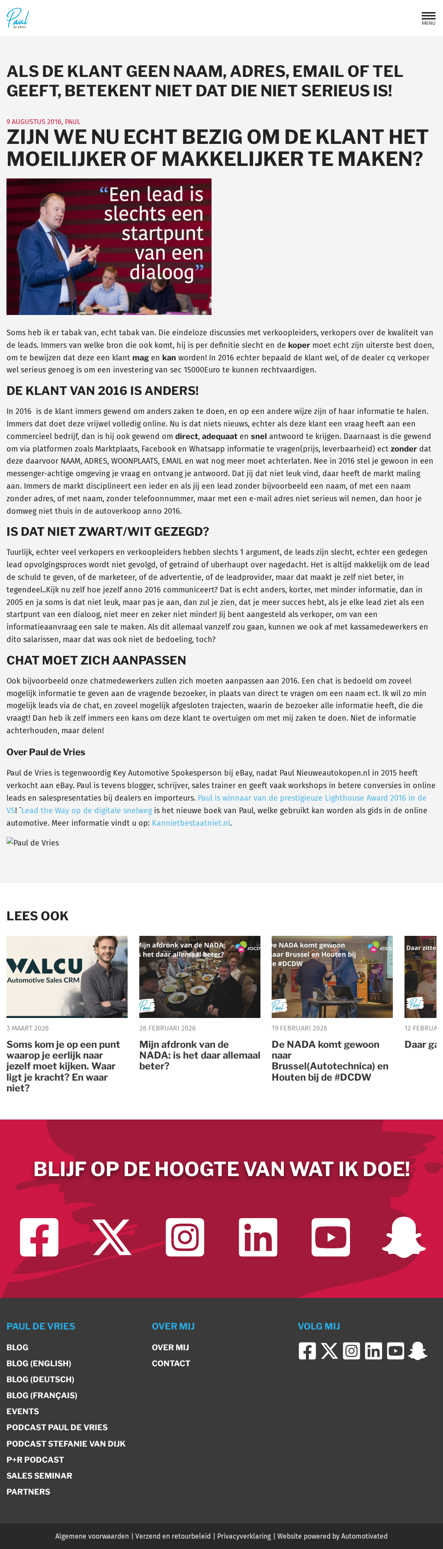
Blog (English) (38, 1363)
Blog (17, 1347)
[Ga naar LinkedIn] (258, 1237)
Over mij (170, 1347)
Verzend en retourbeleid (173, 1536)
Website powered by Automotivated (332, 1536)
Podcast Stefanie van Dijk (65, 1443)
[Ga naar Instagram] (185, 1237)
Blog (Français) (41, 1395)
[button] (429, 18)
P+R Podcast (35, 1459)
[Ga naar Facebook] (39, 1237)
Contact (171, 1363)
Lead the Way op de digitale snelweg (86, 810)
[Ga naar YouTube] (331, 1237)
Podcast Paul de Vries (57, 1427)
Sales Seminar (39, 1475)
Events (22, 1411)
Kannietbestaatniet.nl (191, 823)
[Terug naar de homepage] (17, 18)
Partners (28, 1491)
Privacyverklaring (244, 1536)
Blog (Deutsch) (40, 1379)
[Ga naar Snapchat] (404, 1237)
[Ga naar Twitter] (112, 1237)
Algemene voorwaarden (92, 1536)
